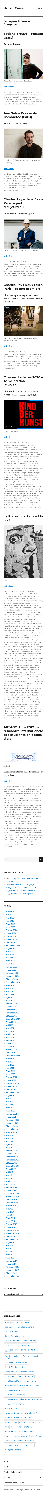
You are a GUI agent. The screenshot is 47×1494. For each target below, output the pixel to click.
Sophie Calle (9, 1441)
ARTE (26, 1322)
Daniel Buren (25, 626)
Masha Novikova (19, 493)
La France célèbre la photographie (21, 884)
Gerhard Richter (27, 1372)
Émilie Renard (13, 635)
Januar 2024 (11, 1007)
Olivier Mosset (19, 690)
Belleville (27, 605)
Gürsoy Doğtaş (29, 475)
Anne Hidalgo (25, 603)
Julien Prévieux (26, 663)
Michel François (9, 683)
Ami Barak (38, 601)
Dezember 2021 (12, 1083)
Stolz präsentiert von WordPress (28, 1490)
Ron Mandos (29, 502)
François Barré (14, 642)
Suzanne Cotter (17, 190)
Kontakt (7, 1477)
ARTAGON (37, 793)
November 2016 (12, 1270)
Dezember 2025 (12, 936)
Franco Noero (8, 819)
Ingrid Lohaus (8, 479)
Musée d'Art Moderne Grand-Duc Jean (17, 188)
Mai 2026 (10, 921)
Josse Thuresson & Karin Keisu (24, 482)
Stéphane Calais (31, 706)
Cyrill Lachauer (29, 470)
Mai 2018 (10, 1215)
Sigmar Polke (35, 1436)
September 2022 (13, 1056)
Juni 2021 (10, 1102)
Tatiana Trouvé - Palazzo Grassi (25, 104)
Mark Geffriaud (19, 676)
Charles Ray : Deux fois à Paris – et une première (23, 287)
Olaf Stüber (24, 500)
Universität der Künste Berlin (31, 842)
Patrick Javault (21, 693)
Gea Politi (17, 819)
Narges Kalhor (14, 500)
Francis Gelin (22, 640)
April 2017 (10, 1255)
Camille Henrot (18, 466)
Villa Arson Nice (9, 844)
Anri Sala (36, 179)
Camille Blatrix (29, 796)
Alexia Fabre (15, 601)
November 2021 (12, 1086)
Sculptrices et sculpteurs (22, 97)
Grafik (14, 95)
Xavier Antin (18, 715)
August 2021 (11, 1095)
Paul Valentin (19, 502)
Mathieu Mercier (31, 679)
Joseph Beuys (10, 1386)
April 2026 (10, 924)
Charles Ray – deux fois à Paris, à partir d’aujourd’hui (23, 203)
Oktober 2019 (11, 1163)
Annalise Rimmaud (24, 269)
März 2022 (10, 1074)
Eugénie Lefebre (35, 816)
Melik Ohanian (19, 681)
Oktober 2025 (11, 942)
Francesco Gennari (10, 640)
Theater (40, 596)
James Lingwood (36, 99)
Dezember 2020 (12, 1120)
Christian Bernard (23, 619)
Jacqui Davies (8, 482)
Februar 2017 (11, 1261)
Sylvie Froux (8, 711)
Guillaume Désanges (18, 647)
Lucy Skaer (13, 672)
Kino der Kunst (28, 484)
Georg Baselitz (10, 1372)
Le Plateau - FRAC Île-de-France (27, 667)
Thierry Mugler (9, 507)
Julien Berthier (15, 663)
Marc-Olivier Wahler (25, 672)
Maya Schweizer (27, 496)
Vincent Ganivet (33, 713)
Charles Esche (33, 617)
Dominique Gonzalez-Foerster (14, 630)
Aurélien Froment (17, 605)
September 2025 (13, 945)
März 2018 (10, 1221)
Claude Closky (27, 621)
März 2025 (10, 964)
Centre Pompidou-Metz (14, 1336)
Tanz (34, 596)
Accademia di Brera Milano (13, 793)
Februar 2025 (11, 967)
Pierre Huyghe (9, 699)
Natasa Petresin (13, 686)
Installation (20, 95)
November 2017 (12, 1233)
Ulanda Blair (18, 507)
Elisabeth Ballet (9, 633)
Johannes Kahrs (29, 660)
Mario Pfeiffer (37, 833)
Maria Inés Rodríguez (19, 674)
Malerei (32, 454)
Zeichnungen (8, 99)
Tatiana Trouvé (9, 104)
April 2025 (10, 961)
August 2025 (11, 948)
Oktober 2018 (11, 1200)
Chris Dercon (16, 468)
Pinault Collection (35, 101)
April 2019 (10, 1181)
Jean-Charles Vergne (33, 653)
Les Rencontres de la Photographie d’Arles (23, 1399)
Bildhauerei (35, 92)
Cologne (20, 470)
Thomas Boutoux (19, 711)
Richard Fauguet (9, 702)
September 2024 (13, 982)
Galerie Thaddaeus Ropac (15, 1367)
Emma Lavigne (34, 185)
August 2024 (11, 985)
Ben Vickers (19, 796)
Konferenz (24, 447)
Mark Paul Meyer (31, 491)
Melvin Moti (29, 681)
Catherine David (28, 614)
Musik (6, 179)
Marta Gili (28, 676)
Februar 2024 (11, 1004)
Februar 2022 (11, 1077)
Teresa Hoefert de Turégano (29, 505)
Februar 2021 (11, 1114)
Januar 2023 (11, 1043)
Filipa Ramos (18, 475)
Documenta (24, 1345)
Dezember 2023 (12, 1010)
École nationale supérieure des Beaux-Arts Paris (21, 812)
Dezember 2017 (12, 1230)
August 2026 (11, 912)
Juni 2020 (10, 1138)
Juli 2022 (9, 1062)
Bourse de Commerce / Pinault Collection (18, 359)
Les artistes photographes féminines (25, 450)
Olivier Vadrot (29, 690)
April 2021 (10, 1108)
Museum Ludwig (11, 1408)
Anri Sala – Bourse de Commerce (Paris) (20, 115)
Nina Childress (36, 688)
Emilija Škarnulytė (33, 473)
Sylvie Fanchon (35, 709)
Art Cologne (15, 461)
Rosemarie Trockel (27, 1431)
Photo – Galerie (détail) (14, 1472)
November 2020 (13, 1123)
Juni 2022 (10, 1065)
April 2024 (10, 997)
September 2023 (13, 1019)
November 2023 (12, 1013)
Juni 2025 (10, 955)
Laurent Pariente (10, 667)
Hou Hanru (17, 651)
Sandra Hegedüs (14, 839)
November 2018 (12, 1196)
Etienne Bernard (37, 635)
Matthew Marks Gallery (16, 366)
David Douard (25, 628)
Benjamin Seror (37, 605)
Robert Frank (10, 1431)
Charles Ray (21, 273)
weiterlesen (9, 87)
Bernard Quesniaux (10, 610)
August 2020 (11, 1132)
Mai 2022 (10, 1068)
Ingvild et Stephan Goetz (22, 479)
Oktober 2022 (11, 1053)
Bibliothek (26, 92)
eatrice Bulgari (21, 473)
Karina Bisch (37, 663)
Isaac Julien (36, 479)
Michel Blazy (38, 681)
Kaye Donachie (9, 665)
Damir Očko (15, 626)
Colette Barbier (15, 800)
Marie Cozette (32, 674)
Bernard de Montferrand (22, 608)
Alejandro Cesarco (21, 598)
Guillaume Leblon (32, 647)
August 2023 (11, 1022)
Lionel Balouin (21, 670)
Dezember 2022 (12, 1046)
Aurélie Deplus (9, 796)
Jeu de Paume (30, 1381)
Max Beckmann (15, 496)
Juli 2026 (9, 915)
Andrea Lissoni (36, 459)
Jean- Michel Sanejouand (17, 653)
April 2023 (10, 1034)
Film (19, 176)
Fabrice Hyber (9, 637)
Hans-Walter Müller (30, 649)
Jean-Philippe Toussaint (17, 658)
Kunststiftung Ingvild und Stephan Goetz (18, 486)
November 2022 (12, 1049)
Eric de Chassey (24, 635)
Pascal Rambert (9, 693)
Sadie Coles (28, 837)
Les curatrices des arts (14, 1395)
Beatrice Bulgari (26, 461)
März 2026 (10, 927)
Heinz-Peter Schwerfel (31, 477)
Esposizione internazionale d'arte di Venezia (19, 1351)
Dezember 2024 (12, 973)
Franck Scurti (31, 640)
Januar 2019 (11, 1190)
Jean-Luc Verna (9, 656)
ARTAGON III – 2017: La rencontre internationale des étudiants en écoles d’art (23, 732)
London (10, 489)
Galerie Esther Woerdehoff (16, 1363)
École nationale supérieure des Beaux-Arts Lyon (25, 810)
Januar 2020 (11, 1154)
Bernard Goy (36, 608)
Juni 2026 (10, 918)
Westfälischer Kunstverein (33, 507)
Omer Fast (33, 500)
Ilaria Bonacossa (19, 823)
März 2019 (10, 1184)
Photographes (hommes (20, 456)
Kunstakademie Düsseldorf (23, 830)
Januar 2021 (11, 1117)
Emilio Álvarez (8, 475)
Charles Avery (22, 617)
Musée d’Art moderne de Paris (17, 1418)
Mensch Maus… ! (14, 8)
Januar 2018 (11, 1227)
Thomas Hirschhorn (26, 1441)
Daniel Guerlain (35, 626)
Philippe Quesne (9, 697)
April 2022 (10, 1071)
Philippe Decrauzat (23, 695)
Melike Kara (8, 835)
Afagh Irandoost (25, 459)
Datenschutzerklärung (14, 1483)
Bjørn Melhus (35, 463)
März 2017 (10, 1258)
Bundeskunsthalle (26, 1327)
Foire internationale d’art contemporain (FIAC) (21, 1357)
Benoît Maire (8, 608)
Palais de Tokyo (35, 1422)
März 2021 (10, 1111)
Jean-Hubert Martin (13, 1381)
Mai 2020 (10, 1141)
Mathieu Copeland (18, 679)
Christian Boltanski (12, 1341)
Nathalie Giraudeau (10, 688)
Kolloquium (16, 447)
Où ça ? (22, 1422)
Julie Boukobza (32, 826)
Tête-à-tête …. (28, 1445)
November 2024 (12, 976)
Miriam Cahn (31, 683)
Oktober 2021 (11, 1089)
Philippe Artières (9, 695)
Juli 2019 (9, 1172)
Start (6, 1461)
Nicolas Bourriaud (24, 688)
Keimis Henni (8, 828)
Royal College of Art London (14, 837)
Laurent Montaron (32, 665)
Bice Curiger (9, 1327)
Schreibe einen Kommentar (29, 718)
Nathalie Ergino (24, 686)
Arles (6, 1322)
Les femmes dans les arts (26, 452)
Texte (33, 97)
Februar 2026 (11, 930)
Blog (41, 92)
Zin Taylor (13, 718)
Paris (12, 502)
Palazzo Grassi (24, 101)
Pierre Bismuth (33, 697)
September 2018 (13, 1203)
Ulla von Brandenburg (33, 711)
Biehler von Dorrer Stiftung (20, 463)
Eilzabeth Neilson (22, 816)
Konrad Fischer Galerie (29, 1386)
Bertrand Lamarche (25, 610)
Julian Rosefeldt (17, 484)
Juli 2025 (9, 951)
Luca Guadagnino (30, 489)
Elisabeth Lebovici (21, 633)
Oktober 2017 (11, 1236)
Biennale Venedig (30, 181)
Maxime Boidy (9, 681)
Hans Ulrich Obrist (16, 477)
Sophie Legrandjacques (16, 706)
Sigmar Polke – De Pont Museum (20, 891)
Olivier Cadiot (8, 690)
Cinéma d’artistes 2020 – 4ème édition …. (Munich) (23, 381)
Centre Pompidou (10, 273)
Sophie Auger (29, 704)
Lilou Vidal (27, 833)
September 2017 (12, 1239)
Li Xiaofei (36, 486)
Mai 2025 (10, 958)
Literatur (27, 95)
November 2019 (12, 1160)
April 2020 (10, 1144)
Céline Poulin (12, 617)
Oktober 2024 (12, 979)
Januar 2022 (11, 1080)
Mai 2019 (9, 1178)
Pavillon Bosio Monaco (21, 835)
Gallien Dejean (24, 644)
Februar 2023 (11, 1040)
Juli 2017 (9, 1245)
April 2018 (10, 1218)
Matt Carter (29, 493)
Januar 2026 (11, 933)
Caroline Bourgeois (22, 99)
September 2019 (12, 1166)
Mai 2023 (10, 1031)
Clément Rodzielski (29, 624)
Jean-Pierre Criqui (29, 276)
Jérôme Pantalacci (19, 826)
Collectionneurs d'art (11, 264)
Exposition (7, 95)
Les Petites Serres (17, 833)
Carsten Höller (17, 614)
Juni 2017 (9, 1249)
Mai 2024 (10, 994)
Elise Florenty (33, 633)
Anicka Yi (7, 461)
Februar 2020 (11, 1151)
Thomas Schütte (11, 1445)
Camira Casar (29, 466)
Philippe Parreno (36, 695)
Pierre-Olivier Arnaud (31, 699)
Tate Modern (13, 505)
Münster (32, 498)
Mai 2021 (9, 1105)
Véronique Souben (20, 713)
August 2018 (11, 1206)
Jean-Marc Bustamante (23, 656)
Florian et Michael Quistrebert (25, 637)
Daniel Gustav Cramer (11, 628)
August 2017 (11, 1242)
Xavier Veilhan (28, 715)
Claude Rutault (16, 624)
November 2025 (12, 939)
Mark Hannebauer (17, 491)
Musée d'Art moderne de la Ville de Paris (22, 1413)
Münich (25, 498)
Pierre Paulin (19, 699)
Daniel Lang (11, 473)
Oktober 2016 (11, 1273)
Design (19, 594)
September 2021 (12, 1092)
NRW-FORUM (10, 1422)
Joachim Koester (32, 658)
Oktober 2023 (11, 1016)
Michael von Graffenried (14, 1404)
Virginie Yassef (9, 715)
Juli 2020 (10, 1135)
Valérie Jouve (8, 713)
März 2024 (10, 1000)
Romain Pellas (32, 702)
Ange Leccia (15, 603)
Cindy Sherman (30, 1341)
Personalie (8, 97)
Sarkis (21, 704)
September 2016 (12, 1276)
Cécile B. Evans (29, 798)
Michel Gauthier (20, 683)
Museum (34, 95)
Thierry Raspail (15, 842)
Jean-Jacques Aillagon (34, 823)
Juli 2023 (9, 1025)
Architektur (18, 92)
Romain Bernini (21, 702)
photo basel (29, 1427)
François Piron (36, 642)
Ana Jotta (7, 603)
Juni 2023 (10, 1028)
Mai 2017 (9, 1252)
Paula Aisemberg (32, 693)
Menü (39, 8)
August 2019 (11, 1169)
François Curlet (25, 642)
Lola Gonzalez (32, 670)
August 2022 (11, 1059)
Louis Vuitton (18, 489)
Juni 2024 (10, 991)
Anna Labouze (28, 793)
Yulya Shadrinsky (21, 844)
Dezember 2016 (12, 1267)
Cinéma (6, 176)
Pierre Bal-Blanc (22, 697)
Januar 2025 (11, 970)
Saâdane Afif (14, 704)
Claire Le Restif (16, 621)
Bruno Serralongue (17, 612)
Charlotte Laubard (10, 619)
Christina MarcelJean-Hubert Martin (16, 185)
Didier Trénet (35, 628)
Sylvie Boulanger (23, 709)
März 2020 (10, 1147)
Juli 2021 (9, 1098)
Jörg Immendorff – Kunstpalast (20, 894)
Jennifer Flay (8, 826)
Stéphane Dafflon (10, 709)
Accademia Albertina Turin (30, 791)
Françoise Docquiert (11, 644)
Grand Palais (9, 1376)
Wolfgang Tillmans (12, 1450)
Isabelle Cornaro (27, 651)
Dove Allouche (31, 630)
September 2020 (13, 1129)
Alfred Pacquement (27, 601)
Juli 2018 (9, 1209)
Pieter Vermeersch (36, 835)
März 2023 (10, 1037)
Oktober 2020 (12, 1126)
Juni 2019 (10, 1175)
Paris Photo (16, 1427)
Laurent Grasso (20, 665)
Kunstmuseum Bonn (11, 101)
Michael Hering (17, 498)
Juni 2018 (10, 1212)
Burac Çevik (8, 466)
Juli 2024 (9, 988)
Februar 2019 (11, 1187)
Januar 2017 (11, 1264)
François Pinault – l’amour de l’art (21, 887)
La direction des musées (14, 1390)
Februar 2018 (11, 1224)
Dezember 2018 (12, 1193)
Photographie (23, 266)
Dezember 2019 (12, 1157)
